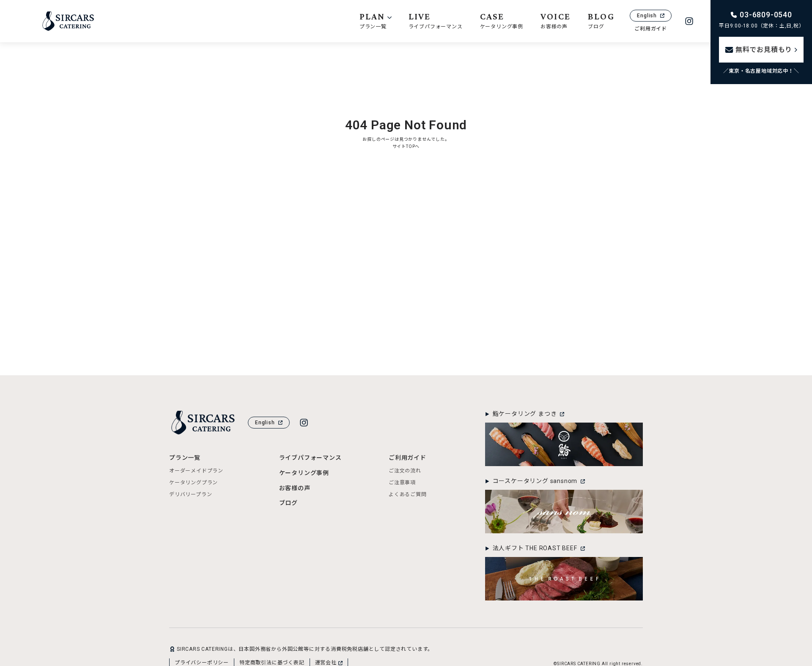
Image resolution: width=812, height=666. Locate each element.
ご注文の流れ (405, 471)
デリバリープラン (190, 494)
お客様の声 (294, 488)
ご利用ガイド (650, 29)
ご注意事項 (402, 483)
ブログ (288, 503)
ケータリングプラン (193, 483)
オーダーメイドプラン (196, 471)
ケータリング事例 (304, 472)
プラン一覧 (184, 457)
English (647, 16)
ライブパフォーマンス (310, 457)
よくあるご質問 (408, 494)
